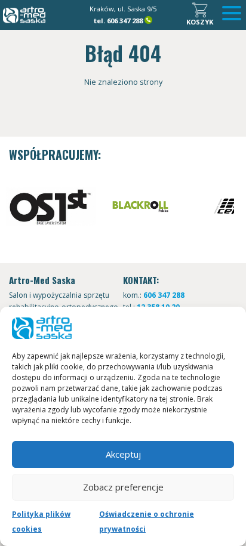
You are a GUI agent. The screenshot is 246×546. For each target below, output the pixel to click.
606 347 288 (125, 20)
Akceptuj (123, 454)
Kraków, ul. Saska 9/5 (123, 8)
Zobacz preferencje (123, 487)
